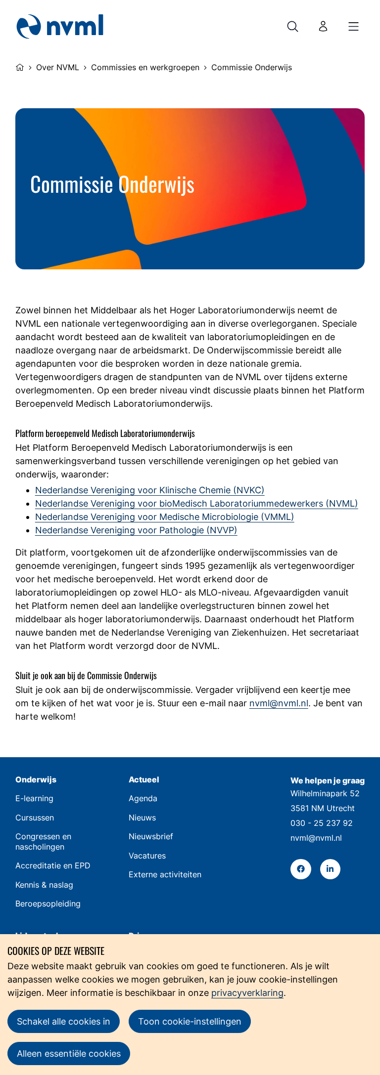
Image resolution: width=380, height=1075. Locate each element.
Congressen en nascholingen (43, 841)
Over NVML (57, 67)
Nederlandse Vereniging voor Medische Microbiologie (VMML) (164, 517)
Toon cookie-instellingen (189, 1021)
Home (19, 66)
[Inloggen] (323, 26)
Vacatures (147, 855)
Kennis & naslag (44, 885)
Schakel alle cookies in (63, 1021)
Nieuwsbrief (151, 836)
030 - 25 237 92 (321, 823)
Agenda (143, 798)
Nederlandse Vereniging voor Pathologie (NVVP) (136, 530)
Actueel (144, 779)
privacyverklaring (247, 993)
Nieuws (142, 817)
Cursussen (34, 817)
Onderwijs (35, 779)
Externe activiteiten (165, 874)
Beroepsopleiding (48, 903)
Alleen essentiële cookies (69, 1053)
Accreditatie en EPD (53, 865)
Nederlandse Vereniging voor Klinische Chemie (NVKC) (150, 490)
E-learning (34, 798)
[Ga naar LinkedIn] (330, 869)
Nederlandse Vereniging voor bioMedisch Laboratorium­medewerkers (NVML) (196, 503)
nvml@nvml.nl (278, 703)
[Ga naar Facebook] (300, 869)
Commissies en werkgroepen (145, 67)
